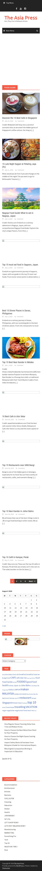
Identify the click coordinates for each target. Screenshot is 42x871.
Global (7, 809)
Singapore (7, 702)
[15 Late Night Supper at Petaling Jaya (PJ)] (21, 149)
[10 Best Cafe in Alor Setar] (21, 402)
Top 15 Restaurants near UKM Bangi (18, 465)
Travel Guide (10, 707)
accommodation (7, 674)
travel (4, 707)
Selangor (34, 698)
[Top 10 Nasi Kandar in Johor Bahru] (21, 496)
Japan (16, 685)
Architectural (9, 788)
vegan (4, 710)
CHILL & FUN (9, 798)
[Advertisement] (21, 59)
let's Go (7, 819)
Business (7, 795)
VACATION (31, 707)
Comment (21, 121)
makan (24, 689)
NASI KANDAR (22, 694)
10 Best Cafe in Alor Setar (13, 416)
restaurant (25, 697)
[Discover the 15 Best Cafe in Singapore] (21, 103)
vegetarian (11, 710)
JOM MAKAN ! (9, 815)
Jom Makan (34, 685)
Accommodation (10, 785)
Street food (17, 703)
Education (8, 805)
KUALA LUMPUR (14, 690)
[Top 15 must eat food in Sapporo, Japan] (21, 250)
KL (38, 686)
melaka (16, 694)
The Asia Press (20, 17)
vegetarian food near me (24, 710)
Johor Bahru (26, 685)
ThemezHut (6, 868)
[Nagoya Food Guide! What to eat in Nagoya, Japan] (21, 198)
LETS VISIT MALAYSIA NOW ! (14, 826)
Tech (6, 840)
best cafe (16, 674)
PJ (18, 698)
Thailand (24, 703)
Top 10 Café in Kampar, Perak (15, 557)
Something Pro (10, 836)
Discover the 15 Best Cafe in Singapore (19, 118)
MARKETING (9, 833)
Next (31, 581)
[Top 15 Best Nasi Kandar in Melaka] (21, 347)
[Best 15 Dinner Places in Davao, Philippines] (21, 296)
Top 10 (7, 843)
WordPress (20, 866)
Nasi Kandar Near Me (32, 694)
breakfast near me (33, 674)
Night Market (5, 698)
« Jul (4, 626)
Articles (7, 791)
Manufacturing (10, 829)
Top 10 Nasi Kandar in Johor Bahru (18, 511)
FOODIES (22, 681)
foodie (14, 682)
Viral (35, 710)
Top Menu (10, 3)
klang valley (5, 690)
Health (7, 812)
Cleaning (7, 802)
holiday (11, 686)
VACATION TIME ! (10, 846)
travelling (19, 707)
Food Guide (7, 682)
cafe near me (21, 678)
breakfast (22, 674)
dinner (33, 678)
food (38, 678)
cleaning (29, 678)
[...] (32, 130)
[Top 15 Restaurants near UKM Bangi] (21, 450)
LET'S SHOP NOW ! (11, 822)
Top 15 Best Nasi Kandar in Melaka (18, 362)
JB (19, 686)
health (5, 685)
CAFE (13, 677)
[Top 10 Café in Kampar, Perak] (21, 542)
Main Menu (10, 31)
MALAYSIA (8, 693)
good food (32, 681)
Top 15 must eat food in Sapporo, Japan (20, 264)
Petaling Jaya (13, 698)
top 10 (32, 702)
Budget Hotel (6, 678)
